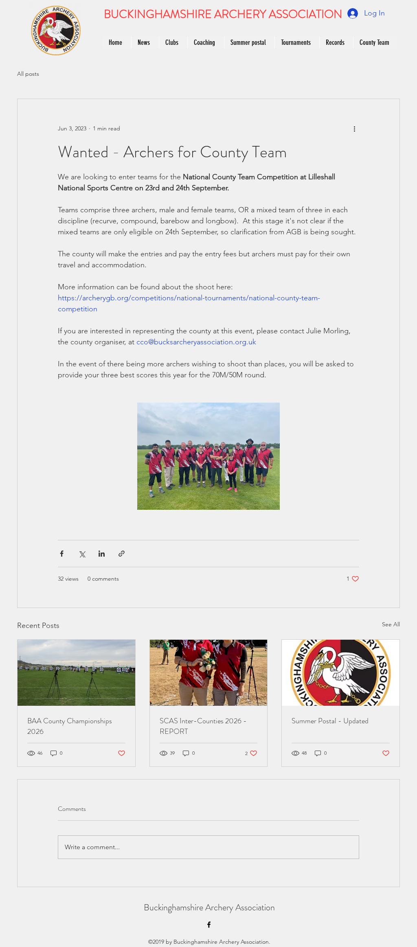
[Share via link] (121, 553)
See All (391, 624)
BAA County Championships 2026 (69, 726)
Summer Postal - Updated (330, 721)
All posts (28, 73)
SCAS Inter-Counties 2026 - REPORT (203, 726)
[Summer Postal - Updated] (340, 673)
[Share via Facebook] (62, 553)
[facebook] (209, 925)
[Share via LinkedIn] (101, 553)
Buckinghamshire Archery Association (209, 907)
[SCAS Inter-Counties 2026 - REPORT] (209, 673)
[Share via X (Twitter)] (82, 553)
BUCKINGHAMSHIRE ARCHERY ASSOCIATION (223, 14)
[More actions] (354, 128)
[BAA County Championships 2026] (76, 673)
